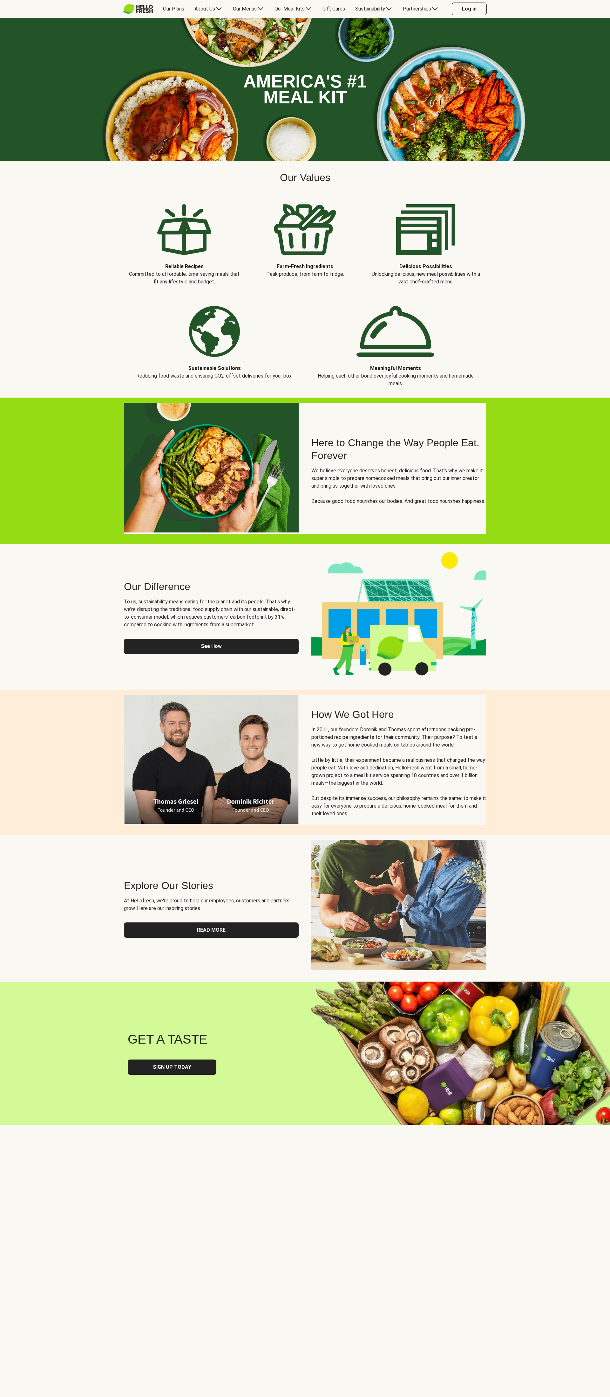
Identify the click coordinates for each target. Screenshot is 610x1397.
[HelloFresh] (138, 9)
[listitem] (184, 240)
